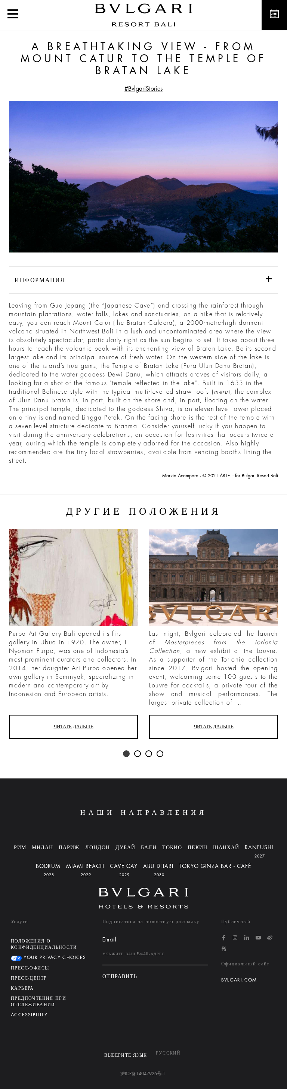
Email (109, 939)
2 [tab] (138, 754)
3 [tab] (149, 754)
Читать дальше (73, 726)
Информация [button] (40, 280)
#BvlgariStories (143, 89)
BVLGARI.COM (239, 980)
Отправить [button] (120, 976)
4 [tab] (160, 754)
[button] (12, 15)
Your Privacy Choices (54, 957)
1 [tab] (126, 754)
